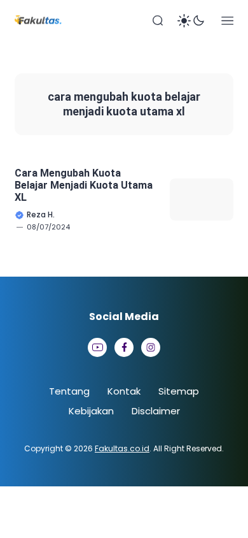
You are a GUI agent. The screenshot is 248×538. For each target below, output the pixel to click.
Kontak (124, 391)
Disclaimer (156, 411)
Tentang (69, 391)
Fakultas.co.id (122, 448)
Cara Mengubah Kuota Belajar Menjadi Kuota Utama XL (84, 185)
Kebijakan (91, 411)
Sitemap (178, 391)
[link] (97, 347)
